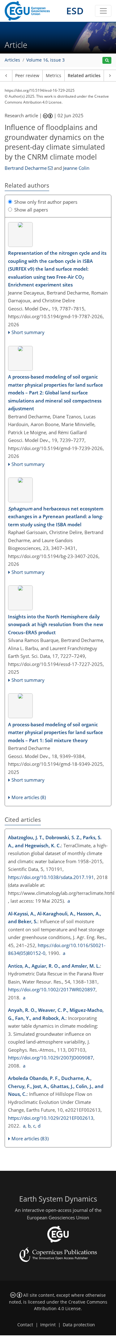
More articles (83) (30, 1138)
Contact (25, 1325)
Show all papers (31, 210)
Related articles (84, 75)
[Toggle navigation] (103, 11)
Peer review (27, 75)
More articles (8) (28, 797)
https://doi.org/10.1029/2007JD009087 (50, 1057)
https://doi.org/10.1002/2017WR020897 (52, 989)
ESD (75, 10)
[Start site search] (106, 60)
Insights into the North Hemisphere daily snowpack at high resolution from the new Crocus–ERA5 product (55, 624)
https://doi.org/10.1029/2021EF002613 (50, 1118)
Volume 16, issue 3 (45, 60)
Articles (12, 60)
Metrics (53, 75)
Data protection (79, 1325)
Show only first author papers (45, 202)
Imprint (48, 1325)
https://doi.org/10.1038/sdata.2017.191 (51, 877)
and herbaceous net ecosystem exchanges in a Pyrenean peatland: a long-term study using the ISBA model (55, 516)
